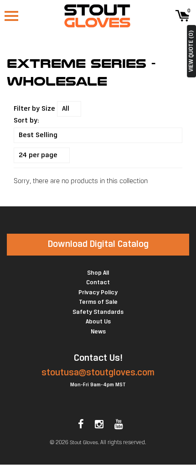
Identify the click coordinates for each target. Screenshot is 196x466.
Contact (98, 282)
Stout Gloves (84, 443)
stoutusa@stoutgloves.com (98, 373)
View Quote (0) (191, 51)
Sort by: (26, 120)
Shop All (98, 273)
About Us (98, 321)
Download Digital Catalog (98, 244)
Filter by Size (34, 109)
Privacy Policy (98, 292)
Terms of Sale (98, 302)
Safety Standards (98, 312)
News (98, 331)
